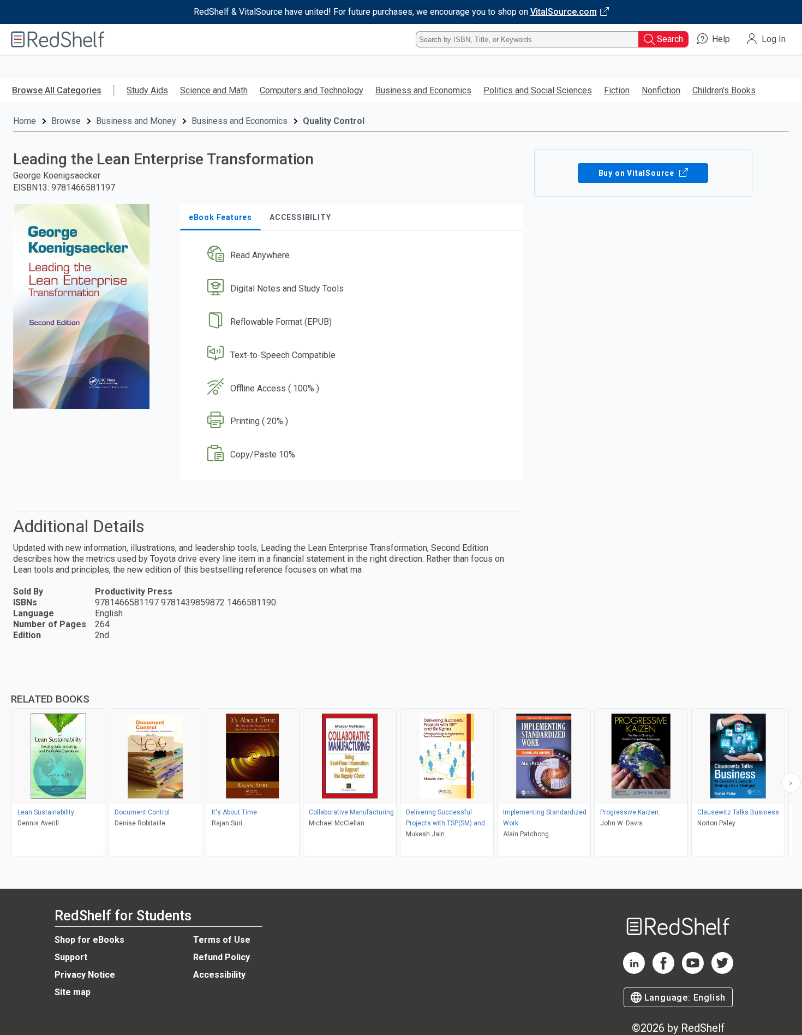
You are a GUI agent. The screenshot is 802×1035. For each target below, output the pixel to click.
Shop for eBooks (89, 940)
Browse (66, 121)
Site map (73, 992)
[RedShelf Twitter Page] (722, 971)
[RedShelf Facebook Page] (663, 971)
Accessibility (219, 974)
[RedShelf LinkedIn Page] (634, 971)
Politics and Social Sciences (537, 90)
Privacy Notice (85, 974)
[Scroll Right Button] (791, 783)
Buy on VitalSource (637, 173)
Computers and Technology (311, 90)
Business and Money (136, 121)
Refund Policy (221, 957)
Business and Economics (423, 90)
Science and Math (214, 90)
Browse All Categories (56, 90)
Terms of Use (221, 940)
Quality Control (333, 121)
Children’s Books (724, 90)
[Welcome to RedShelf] (57, 39)
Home (24, 121)
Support (71, 957)
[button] (354, 255)
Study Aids (147, 90)
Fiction (617, 90)
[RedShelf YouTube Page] (693, 971)
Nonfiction (661, 90)
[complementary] (401, 762)
